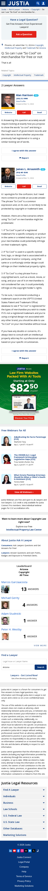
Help (24, 871)
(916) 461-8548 (22, 172)
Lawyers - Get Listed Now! (24, 675)
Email (39, 112)
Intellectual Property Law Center (24, 529)
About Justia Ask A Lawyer (16, 540)
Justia (3, 9)
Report (25, 158)
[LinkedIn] (10, 850)
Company (24, 867)
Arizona (26, 9)
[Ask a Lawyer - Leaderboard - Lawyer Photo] (5, 589)
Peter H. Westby (11, 629)
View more (40, 645)
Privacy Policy (24, 881)
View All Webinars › (24, 492)
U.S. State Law (11, 822)
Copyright (35, 9)
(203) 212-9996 (22, 98)
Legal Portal (24, 862)
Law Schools (10, 809)
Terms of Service (24, 876)
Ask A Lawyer (14, 9)
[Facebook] (18, 850)
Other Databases (12, 828)
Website (8, 112)
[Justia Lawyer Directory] (37, 850)
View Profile (21, 101)
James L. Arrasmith (28, 169)
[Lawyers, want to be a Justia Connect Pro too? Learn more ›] (36, 95)
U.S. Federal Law (12, 815)
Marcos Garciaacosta (14, 582)
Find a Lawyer (9, 655)
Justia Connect (24, 857)
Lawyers (5, 553)
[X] (33, 850)
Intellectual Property (13, 48)
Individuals (9, 796)
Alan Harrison (24, 95)
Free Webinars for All (13, 430)
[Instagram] (22, 850)
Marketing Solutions (14, 835)
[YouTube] (14, 850)
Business (8, 802)
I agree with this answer (24, 150)
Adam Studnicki (11, 613)
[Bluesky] (29, 850)
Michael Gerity (10, 598)
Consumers (6, 545)
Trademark (31, 48)
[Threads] (26, 850)
